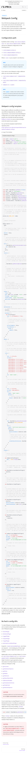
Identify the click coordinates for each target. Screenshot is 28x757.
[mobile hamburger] (25, 7)
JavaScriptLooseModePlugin (10, 643)
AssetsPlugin (6, 631)
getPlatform (6, 676)
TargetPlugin (6, 641)
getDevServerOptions (8, 669)
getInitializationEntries (8, 683)
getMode (5, 673)
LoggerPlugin (6, 636)
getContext (6, 666)
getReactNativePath (8, 678)
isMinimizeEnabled (7, 680)
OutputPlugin (6, 638)
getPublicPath (6, 685)
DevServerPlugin (7, 634)
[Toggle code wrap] (22, 139)
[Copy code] (24, 139)
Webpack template (6, 119)
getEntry (5, 671)
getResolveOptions (7, 687)
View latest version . (14, 4)
